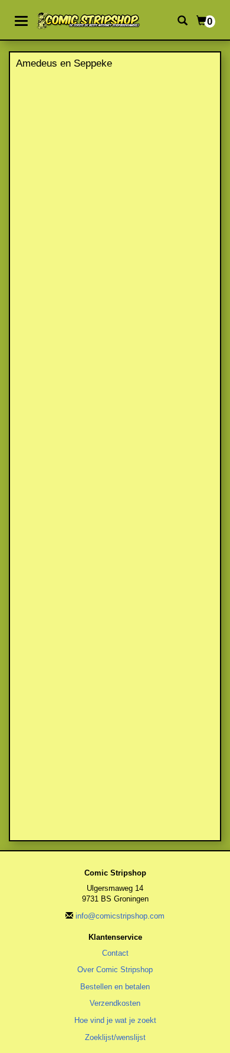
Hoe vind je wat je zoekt (115, 1020)
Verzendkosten (115, 1003)
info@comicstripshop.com (120, 915)
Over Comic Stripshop (115, 969)
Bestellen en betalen (115, 986)
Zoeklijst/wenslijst (115, 1037)
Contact (115, 953)
